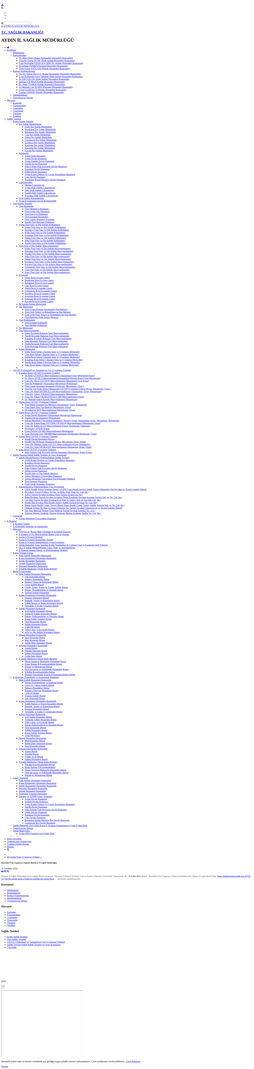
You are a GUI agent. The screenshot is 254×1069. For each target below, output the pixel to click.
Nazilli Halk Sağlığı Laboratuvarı (40, 193)
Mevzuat (11, 100)
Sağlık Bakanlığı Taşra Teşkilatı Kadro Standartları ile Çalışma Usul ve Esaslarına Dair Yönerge (63, 545)
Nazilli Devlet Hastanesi (36, 164)
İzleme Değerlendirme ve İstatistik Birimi (44, 682)
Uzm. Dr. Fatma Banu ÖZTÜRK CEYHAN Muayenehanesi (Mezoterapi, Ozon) (62, 423)
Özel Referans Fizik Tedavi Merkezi (41, 317)
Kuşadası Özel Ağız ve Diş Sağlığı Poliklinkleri (47, 235)
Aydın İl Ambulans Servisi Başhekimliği (37, 201)
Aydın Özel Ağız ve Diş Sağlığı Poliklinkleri (39, 225)
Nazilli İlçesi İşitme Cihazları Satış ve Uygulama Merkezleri (52, 362)
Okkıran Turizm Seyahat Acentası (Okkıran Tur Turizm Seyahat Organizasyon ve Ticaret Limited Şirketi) (73, 508)
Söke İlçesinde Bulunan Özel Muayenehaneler (46, 341)
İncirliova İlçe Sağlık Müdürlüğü (40, 142)
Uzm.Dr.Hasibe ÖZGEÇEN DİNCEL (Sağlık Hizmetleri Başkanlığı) (51, 63)
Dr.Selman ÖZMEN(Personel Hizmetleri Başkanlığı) (43, 66)
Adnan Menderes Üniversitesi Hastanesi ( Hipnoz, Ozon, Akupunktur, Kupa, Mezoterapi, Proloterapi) (72, 420)
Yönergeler (18, 111)
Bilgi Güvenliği (14, 839)
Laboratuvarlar (25, 182)
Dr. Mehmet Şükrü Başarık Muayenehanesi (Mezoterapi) (51, 399)
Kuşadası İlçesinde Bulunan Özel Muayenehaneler (48, 338)
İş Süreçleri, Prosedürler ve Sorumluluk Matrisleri (36, 677)
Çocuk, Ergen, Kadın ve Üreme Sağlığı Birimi (46, 587)
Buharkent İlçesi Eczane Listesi (39, 283)
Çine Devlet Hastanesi (35, 177)
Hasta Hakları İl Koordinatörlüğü (40, 767)
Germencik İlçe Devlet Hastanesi (40, 823)
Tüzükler (17, 113)
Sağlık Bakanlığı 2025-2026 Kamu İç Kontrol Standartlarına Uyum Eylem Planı (50, 825)
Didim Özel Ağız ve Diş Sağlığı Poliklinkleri (45, 238)
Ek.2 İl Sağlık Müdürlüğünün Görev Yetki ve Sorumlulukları (47, 547)
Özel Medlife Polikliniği (36, 325)
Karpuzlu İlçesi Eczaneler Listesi (40, 296)
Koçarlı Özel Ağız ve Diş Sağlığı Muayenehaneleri (48, 264)
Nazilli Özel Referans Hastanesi (39, 222)
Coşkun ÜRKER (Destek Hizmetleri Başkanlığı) (41, 92)
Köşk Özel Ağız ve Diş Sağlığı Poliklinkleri (45, 232)
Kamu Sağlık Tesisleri (23, 121)
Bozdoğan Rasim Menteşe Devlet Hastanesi (45, 180)
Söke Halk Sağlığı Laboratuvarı (39, 190)
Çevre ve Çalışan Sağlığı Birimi (39, 685)
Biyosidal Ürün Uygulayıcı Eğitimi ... (24, 857)
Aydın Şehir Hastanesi (35, 156)
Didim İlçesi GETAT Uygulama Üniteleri (38, 402)
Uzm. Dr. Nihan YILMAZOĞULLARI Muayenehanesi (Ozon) (54, 397)
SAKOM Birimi (32, 627)
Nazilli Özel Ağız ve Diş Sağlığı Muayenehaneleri (48, 254)
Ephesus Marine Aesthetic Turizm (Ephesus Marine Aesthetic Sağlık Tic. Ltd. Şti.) (63, 513)
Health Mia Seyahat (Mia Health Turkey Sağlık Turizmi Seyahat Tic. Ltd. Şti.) (61, 502)
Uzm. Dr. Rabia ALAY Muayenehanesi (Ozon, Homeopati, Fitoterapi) (57, 426)
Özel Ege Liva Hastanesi (36, 214)
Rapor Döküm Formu (23, 553)
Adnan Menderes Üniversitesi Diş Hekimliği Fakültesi (50, 479)
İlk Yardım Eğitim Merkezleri (32, 304)
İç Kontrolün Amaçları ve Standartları (30, 526)
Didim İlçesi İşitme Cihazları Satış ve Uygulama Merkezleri (52, 357)
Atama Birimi (31, 648)
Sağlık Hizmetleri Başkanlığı (32, 561)
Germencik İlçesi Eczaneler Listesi (41, 291)
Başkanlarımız (19, 55)
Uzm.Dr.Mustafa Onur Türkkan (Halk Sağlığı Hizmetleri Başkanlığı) (51, 76)
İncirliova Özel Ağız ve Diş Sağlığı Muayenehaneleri (49, 262)
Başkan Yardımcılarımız (24, 71)
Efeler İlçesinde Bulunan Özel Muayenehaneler (47, 333)
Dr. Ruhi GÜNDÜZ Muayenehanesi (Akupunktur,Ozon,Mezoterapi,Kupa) (60, 375)
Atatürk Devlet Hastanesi (36, 802)
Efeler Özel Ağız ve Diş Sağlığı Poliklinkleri (45, 227)
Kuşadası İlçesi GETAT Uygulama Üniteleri (39, 373)
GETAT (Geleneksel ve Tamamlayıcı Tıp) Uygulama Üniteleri (42, 370)
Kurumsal (11, 50)
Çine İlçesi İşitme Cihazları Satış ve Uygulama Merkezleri (51, 354)
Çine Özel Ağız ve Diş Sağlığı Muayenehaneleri (47, 269)
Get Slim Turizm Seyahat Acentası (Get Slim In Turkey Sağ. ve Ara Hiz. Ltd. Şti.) (63, 500)
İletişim (10, 846)
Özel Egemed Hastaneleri (36, 217)
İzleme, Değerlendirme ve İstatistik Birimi (44, 590)
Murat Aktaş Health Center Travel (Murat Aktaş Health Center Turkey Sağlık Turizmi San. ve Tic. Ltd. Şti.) (74, 505)
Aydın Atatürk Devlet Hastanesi (39, 161)
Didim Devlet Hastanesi (36, 172)
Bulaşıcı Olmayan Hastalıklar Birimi (41, 582)
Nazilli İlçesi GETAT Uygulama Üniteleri (38, 436)
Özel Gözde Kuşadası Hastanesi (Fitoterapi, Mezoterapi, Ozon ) (54, 386)
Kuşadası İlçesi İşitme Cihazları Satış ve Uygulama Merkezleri (53, 359)
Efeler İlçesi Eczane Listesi (37, 277)
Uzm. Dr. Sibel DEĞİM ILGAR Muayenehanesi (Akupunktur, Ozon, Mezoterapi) (63, 391)
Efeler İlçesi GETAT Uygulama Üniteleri (38, 412)
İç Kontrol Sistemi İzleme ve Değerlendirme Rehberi (43, 550)
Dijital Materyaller (21, 831)
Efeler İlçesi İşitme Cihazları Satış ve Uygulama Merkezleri (52, 352)
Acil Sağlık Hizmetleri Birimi (38, 611)
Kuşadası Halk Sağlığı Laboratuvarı (41, 195)
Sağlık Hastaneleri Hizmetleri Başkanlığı (37, 786)
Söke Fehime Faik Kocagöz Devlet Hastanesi (46, 166)
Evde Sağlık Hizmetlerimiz (31, 198)
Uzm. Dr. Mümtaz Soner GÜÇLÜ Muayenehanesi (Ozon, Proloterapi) (57, 444)
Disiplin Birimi (32, 754)
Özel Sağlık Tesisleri (22, 203)
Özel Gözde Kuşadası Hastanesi (40, 484)
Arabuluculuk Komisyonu (19, 841)
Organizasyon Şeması (23, 97)
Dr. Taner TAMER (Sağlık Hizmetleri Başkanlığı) (42, 84)
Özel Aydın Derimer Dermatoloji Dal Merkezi (46, 309)
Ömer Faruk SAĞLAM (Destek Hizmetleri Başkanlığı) (44, 68)
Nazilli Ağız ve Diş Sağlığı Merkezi (41, 473)
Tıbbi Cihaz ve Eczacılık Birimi (39, 629)
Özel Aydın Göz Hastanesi (37, 211)
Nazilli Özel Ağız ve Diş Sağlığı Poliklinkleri (45, 243)
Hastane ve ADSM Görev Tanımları (35, 796)
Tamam (4, 1066)
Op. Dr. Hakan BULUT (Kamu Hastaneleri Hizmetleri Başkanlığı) (50, 74)
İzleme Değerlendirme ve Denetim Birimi (44, 725)
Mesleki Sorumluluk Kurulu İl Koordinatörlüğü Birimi (50, 674)
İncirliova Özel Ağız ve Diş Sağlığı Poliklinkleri (47, 230)
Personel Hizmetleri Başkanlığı (33, 566)
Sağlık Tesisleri (14, 119)
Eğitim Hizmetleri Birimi (36, 653)
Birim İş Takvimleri (22, 571)
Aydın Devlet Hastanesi (36, 158)
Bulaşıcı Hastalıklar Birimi (37, 579)
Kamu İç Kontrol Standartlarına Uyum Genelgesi (41, 542)
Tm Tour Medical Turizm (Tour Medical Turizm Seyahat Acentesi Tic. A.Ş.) (60, 510)
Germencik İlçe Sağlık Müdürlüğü (40, 140)
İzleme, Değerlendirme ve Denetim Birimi (44, 616)
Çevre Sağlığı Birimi (34, 584)
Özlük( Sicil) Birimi (34, 757)
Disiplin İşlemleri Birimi (36, 651)
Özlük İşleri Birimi (33, 656)
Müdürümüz (18, 52)
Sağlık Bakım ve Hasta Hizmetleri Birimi (44, 603)
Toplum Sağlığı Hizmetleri (37, 592)
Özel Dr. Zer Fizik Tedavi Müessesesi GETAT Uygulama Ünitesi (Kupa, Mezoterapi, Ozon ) (68, 389)
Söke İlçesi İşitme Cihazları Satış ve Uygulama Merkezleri (52, 365)
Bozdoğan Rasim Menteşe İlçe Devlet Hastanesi (47, 820)
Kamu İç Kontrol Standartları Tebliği (36, 539)
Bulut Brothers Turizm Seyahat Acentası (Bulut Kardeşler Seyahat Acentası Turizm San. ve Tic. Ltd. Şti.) (73, 497)
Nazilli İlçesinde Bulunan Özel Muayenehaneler (47, 336)
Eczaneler (23, 275)
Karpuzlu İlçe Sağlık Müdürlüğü (40, 148)
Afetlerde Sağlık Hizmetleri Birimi (41, 614)
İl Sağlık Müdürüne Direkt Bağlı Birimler (38, 569)
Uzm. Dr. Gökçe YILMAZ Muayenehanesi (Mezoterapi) (51, 394)
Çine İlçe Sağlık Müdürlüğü (38, 135)
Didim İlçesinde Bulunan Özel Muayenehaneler (47, 344)
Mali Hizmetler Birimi (35, 640)
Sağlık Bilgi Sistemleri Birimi (38, 643)
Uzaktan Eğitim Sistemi (18, 844)
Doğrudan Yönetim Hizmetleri (33, 794)
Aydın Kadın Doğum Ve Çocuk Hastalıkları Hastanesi (50, 174)
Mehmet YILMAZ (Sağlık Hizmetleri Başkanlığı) (42, 82)
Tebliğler (17, 116)
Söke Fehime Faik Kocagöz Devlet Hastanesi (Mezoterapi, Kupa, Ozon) (58, 452)
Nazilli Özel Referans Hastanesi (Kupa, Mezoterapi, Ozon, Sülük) (55, 442)
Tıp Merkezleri (26, 328)
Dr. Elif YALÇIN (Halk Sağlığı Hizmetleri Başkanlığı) (44, 79)
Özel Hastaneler (26, 206)
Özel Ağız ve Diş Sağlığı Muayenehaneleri (39, 246)
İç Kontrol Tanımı (21, 524)
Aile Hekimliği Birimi (35, 577)
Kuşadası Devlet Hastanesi (37, 169)
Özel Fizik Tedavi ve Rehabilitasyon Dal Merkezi (48, 312)
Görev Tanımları (20, 778)
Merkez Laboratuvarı (34, 185)
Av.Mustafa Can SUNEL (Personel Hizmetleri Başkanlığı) (46, 87)
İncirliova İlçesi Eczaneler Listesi (40, 293)
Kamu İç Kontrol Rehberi (31, 537)
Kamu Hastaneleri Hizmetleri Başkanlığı (37, 558)
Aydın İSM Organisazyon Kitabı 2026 (36, 833)
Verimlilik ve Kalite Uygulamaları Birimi (43, 712)
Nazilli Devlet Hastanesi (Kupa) (39, 439)
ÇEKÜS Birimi (32, 693)
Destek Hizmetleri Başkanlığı (32, 563)
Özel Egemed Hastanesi (36, 481)
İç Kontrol (12, 521)
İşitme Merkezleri (27, 349)
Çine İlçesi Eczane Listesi (37, 285)
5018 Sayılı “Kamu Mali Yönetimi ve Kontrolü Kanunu (45, 532)
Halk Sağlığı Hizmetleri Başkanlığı (35, 555)
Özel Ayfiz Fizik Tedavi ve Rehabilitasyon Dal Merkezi (50, 314)
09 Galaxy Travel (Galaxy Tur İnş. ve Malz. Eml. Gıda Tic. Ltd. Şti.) (56, 492)
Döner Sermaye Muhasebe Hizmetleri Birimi (45, 661)
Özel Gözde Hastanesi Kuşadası (40, 219)
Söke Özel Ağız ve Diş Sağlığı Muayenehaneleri (47, 256)
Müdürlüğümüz (20, 95)
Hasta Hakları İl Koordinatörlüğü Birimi (43, 664)
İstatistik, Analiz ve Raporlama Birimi (42, 600)
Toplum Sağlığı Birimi (35, 696)
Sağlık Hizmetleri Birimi (36, 624)
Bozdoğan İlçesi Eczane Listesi (39, 280)
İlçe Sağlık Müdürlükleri (30, 124)
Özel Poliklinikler (27, 320)
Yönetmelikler (19, 105)
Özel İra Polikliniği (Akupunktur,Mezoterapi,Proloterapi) (51, 383)
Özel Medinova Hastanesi (37, 209)
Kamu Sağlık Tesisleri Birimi (38, 619)
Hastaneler (24, 153)
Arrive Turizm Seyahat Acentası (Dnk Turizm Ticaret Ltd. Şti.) (54, 494)
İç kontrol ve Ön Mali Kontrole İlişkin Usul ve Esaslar (44, 534)
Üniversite (17, 516)
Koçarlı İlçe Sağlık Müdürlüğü (39, 150)
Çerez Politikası (133, 1061)
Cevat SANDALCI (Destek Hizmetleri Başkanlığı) (42, 90)
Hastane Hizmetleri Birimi (37, 598)
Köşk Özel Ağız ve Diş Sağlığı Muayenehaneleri (47, 272)
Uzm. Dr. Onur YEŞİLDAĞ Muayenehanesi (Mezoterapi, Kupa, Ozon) (58, 447)
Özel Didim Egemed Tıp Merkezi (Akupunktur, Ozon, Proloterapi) (56, 404)
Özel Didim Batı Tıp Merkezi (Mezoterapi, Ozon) (48, 407)
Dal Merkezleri (26, 307)
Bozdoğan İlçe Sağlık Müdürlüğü (40, 129)
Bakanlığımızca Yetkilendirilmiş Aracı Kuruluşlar (41, 487)
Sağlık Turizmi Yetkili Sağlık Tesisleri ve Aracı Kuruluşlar (40, 455)
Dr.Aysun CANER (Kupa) (37, 428)
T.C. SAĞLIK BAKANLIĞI (22, 32)
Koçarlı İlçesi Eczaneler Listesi (39, 301)
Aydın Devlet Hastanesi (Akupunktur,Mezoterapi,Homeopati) (53, 415)
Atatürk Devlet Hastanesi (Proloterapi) (42, 418)
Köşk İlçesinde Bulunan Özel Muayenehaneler (46, 346)
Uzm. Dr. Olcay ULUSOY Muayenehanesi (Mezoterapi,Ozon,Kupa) (57, 381)
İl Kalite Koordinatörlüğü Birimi (40, 672)
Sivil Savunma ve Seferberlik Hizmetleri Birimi (46, 669)
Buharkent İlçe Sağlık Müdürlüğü (40, 132)
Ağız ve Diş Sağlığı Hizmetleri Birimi (42, 632)
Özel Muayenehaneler (29, 330)
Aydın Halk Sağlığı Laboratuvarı (40, 187)
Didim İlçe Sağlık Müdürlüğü (38, 137)
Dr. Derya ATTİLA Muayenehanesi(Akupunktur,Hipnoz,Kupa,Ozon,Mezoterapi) (62, 378)
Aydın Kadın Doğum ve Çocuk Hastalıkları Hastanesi (50, 460)
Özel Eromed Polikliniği (36, 322)
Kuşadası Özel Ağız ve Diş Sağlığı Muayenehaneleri (49, 251)
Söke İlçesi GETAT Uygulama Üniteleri (37, 449)
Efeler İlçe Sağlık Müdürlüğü (38, 127)
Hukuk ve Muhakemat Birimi (38, 667)
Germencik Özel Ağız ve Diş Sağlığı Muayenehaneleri (50, 267)
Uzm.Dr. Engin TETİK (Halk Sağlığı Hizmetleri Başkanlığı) (47, 60)
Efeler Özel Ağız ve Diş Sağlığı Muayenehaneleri (48, 248)
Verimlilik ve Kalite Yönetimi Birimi (41, 606)
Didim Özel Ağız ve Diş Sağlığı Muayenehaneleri (48, 259)
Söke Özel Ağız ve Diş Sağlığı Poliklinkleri (45, 240)
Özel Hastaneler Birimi (35, 622)
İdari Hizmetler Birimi (35, 637)
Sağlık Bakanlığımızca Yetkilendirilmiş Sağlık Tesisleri (44, 457)
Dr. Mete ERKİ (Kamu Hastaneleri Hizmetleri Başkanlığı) (46, 58)
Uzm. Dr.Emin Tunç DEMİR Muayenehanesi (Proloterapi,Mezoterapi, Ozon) (61, 434)
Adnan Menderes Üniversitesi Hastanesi (43, 476)
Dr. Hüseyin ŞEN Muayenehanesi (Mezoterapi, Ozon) (50, 410)
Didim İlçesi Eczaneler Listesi (38, 288)
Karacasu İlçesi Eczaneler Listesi (40, 299)
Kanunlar (17, 103)
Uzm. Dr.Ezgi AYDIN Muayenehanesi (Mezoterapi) (49, 431)
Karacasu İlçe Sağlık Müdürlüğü (40, 145)
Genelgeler (18, 108)
